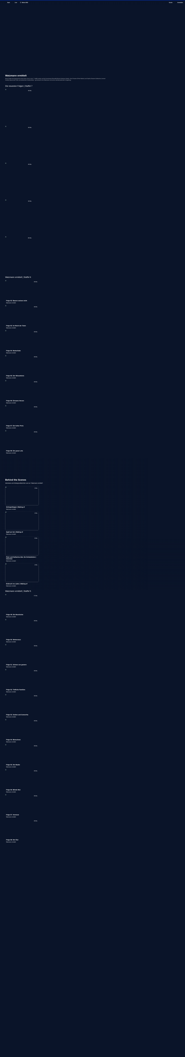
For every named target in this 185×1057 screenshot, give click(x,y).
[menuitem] (2, 2)
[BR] (92, 2)
